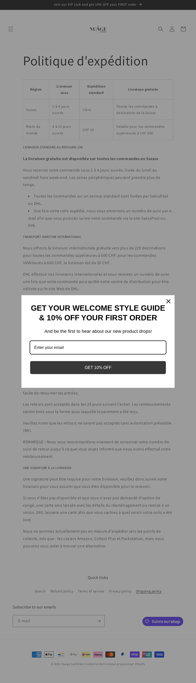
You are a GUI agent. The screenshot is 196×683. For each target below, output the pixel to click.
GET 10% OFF (98, 367)
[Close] (168, 301)
